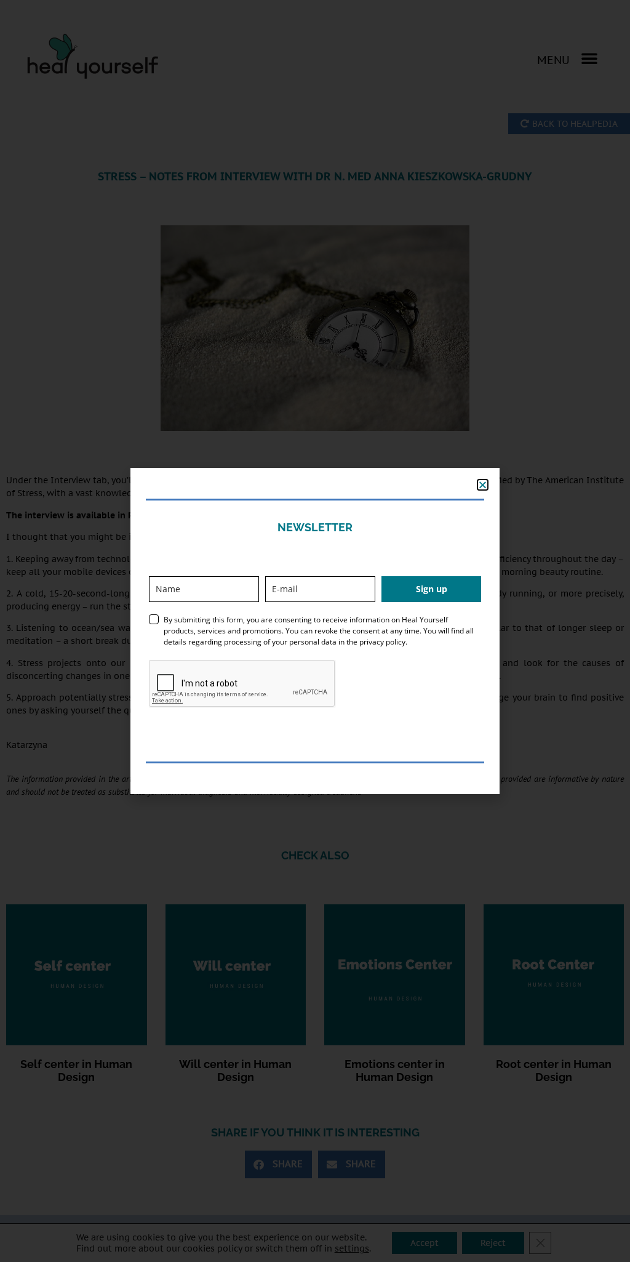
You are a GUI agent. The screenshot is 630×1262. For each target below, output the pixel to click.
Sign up (431, 589)
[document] (315, 631)
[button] (482, 484)
